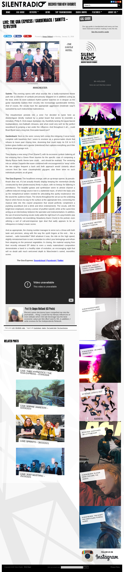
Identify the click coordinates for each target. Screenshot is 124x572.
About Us (112, 12)
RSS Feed (27, 567)
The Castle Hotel (51, 328)
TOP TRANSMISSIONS (63, 12)
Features (96, 12)
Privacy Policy (115, 567)
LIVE (13, 328)
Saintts (44, 328)
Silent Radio (41, 4)
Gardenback (37, 328)
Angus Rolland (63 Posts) (43, 308)
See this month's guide (100, 32)
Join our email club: (53, 567)
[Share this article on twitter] (8, 36)
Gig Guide (20, 12)
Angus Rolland (48, 36)
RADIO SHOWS (81, 12)
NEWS (48, 12)
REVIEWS (33, 12)
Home (8, 12)
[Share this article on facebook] (18, 36)
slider (23, 328)
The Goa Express (62, 328)
